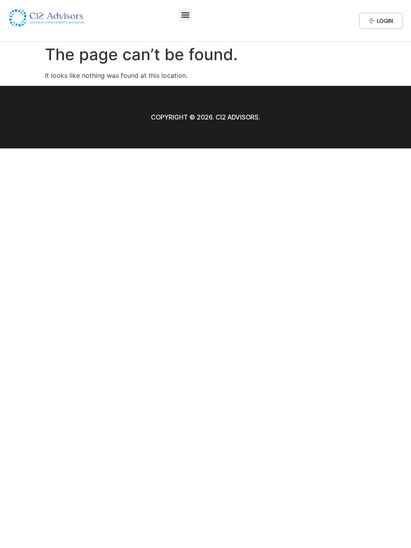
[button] (185, 14)
